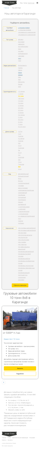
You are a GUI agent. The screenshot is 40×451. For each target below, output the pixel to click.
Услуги (9, 437)
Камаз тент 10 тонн (12, 339)
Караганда (31, 3)
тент (19, 58)
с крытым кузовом (24, 28)
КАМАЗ (20, 75)
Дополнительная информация (20, 437)
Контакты (10, 440)
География (32, 437)
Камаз (20, 72)
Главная (4, 437)
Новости (4, 440)
